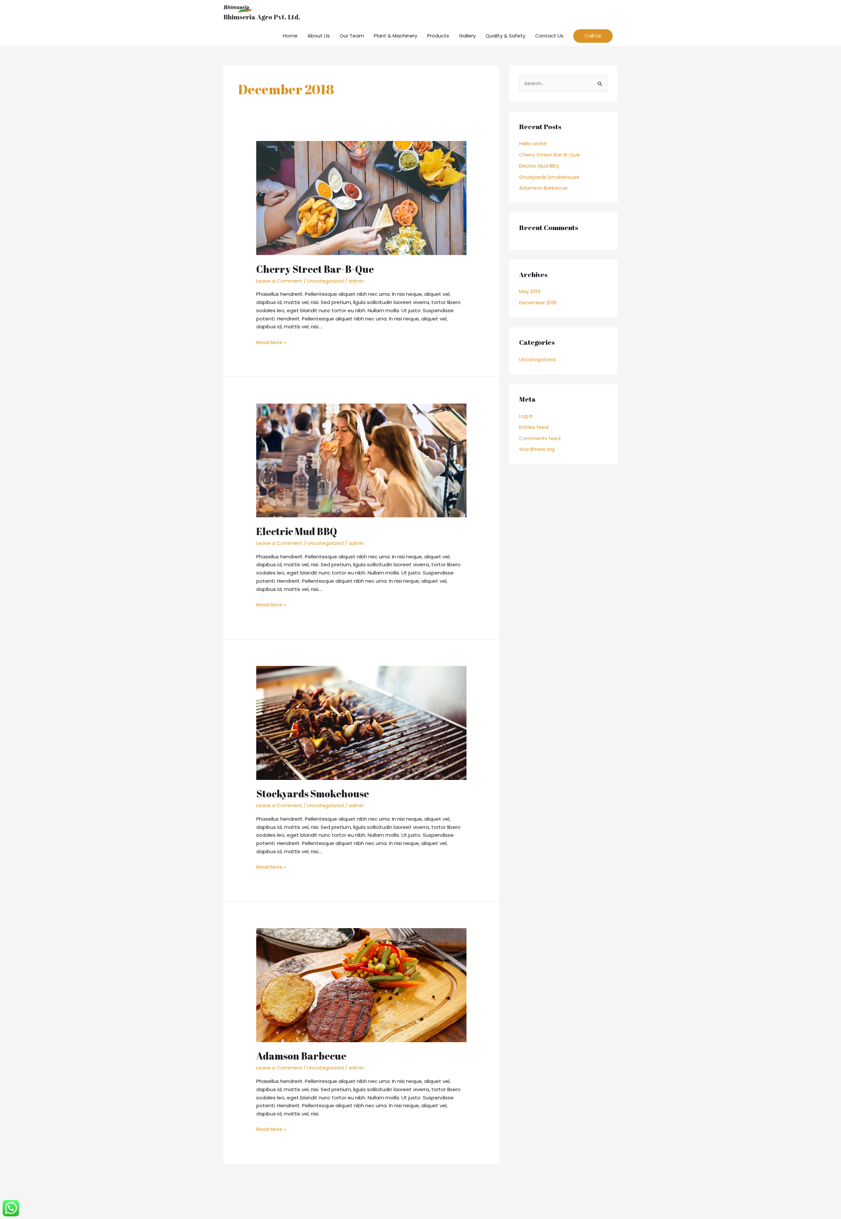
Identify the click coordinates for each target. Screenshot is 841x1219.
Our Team (352, 35)
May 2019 (529, 291)
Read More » (271, 342)
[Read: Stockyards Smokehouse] (361, 722)
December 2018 (538, 302)
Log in (526, 415)
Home (290, 35)
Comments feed (539, 438)
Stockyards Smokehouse (312, 793)
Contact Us (549, 35)
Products (438, 35)
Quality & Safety (505, 35)
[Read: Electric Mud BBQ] (361, 460)
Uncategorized (325, 280)
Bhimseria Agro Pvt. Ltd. (261, 16)
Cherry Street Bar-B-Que (315, 269)
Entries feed (533, 427)
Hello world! (533, 143)
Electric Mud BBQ (296, 531)
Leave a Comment (279, 280)
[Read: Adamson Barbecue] (361, 984)
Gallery (467, 35)
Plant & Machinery (395, 35)
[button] (593, 36)
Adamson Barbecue (301, 1056)
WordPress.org (537, 449)
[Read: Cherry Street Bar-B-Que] (361, 197)
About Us (318, 35)
